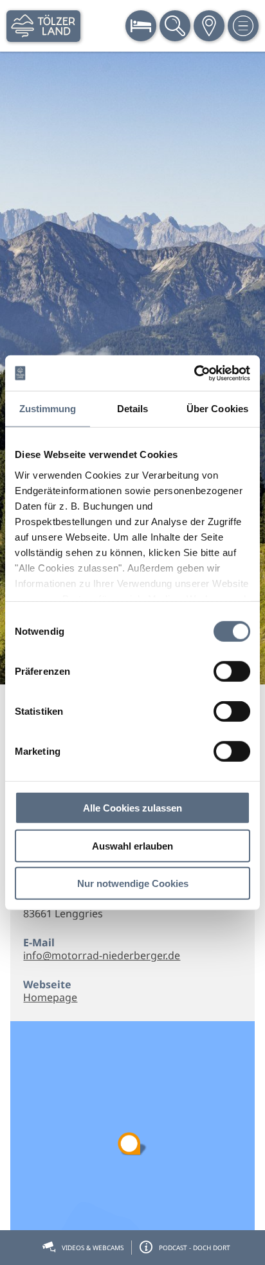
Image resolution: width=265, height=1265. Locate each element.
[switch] (232, 671)
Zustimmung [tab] (48, 408)
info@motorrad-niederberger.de (101, 955)
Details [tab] (133, 408)
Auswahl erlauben (132, 845)
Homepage (50, 997)
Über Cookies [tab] (217, 408)
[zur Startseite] (43, 26)
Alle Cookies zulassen (132, 807)
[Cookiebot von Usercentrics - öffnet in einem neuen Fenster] (194, 372)
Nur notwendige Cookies (132, 883)
